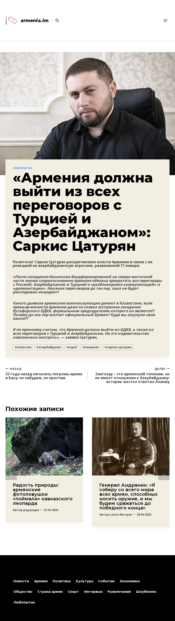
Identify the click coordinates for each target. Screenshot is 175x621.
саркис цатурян (118, 347)
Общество (22, 591)
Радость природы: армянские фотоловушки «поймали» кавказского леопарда (42, 494)
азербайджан (48, 347)
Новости (21, 581)
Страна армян (50, 591)
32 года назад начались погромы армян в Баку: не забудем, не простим (43, 373)
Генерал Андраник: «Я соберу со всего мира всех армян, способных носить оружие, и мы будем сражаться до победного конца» (128, 496)
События (106, 581)
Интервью (93, 591)
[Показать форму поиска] (55, 20)
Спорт (73, 591)
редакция (31, 510)
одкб (72, 347)
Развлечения (119, 591)
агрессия (23, 347)
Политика (62, 581)
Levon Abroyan (121, 514)
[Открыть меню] (165, 20)
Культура (84, 581)
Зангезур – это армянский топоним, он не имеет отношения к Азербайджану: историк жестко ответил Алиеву (132, 375)
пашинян (90, 347)
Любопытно (22, 168)
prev (11, 474)
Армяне (41, 581)
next (164, 474)
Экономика (130, 581)
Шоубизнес (146, 591)
